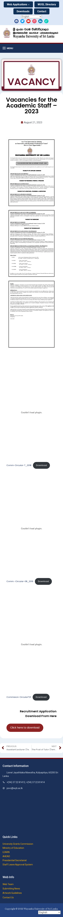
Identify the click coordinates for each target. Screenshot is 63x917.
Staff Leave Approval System (18, 864)
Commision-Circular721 (18, 697)
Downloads (23, 11)
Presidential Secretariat (15, 860)
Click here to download (24, 727)
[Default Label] (28, 21)
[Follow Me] (22, 21)
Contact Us (8, 897)
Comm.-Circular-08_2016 (19, 581)
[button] (8, 48)
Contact (41, 11)
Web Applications (17, 4)
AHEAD (6, 856)
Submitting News (11, 888)
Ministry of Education (13, 848)
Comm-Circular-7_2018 (18, 465)
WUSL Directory (47, 4)
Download (41, 465)
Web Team (8, 884)
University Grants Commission (18, 844)
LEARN (6, 852)
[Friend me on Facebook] (16, 21)
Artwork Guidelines (12, 893)
